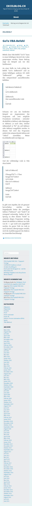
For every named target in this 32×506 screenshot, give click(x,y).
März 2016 (7, 484)
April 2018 (7, 436)
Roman (20, 45)
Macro (11, 48)
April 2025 (7, 336)
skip (19, 48)
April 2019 (7, 414)
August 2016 (7, 474)
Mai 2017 (6, 457)
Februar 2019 (8, 417)
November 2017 (8, 446)
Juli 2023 (6, 351)
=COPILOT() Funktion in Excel (12, 265)
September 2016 (8, 472)
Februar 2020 (8, 398)
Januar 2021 (7, 381)
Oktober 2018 (8, 425)
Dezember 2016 (8, 467)
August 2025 (7, 332)
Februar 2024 (8, 345)
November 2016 (8, 469)
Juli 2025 (6, 334)
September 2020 (8, 387)
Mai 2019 (6, 412)
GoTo (18, 47)
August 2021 (7, 374)
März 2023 (7, 356)
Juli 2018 (6, 431)
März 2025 (7, 337)
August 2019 (7, 406)
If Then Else (24, 47)
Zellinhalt (12, 50)
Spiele (6, 320)
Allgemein (7, 307)
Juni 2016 (6, 478)
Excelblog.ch (16, 6)
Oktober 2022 (8, 360)
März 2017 (7, 461)
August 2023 (7, 349)
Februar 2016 (8, 486)
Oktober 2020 (8, 385)
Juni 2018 (6, 433)
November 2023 (8, 347)
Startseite (6, 23)
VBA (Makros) (8, 322)
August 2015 (7, 497)
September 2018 (8, 427)
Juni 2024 (6, 341)
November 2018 (8, 423)
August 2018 (7, 429)
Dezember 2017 (8, 444)
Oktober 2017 (8, 448)
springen (23, 48)
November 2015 (8, 491)
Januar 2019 (7, 419)
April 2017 (7, 459)
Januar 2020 (7, 400)
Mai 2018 (6, 434)
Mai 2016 (6, 480)
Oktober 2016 (8, 471)
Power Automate (9, 315)
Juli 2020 (6, 391)
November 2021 (8, 372)
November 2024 (8, 339)
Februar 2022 (8, 368)
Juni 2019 (6, 410)
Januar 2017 (7, 465)
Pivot (5, 313)
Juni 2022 (6, 362)
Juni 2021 (6, 375)
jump (7, 48)
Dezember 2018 (8, 421)
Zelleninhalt (6, 50)
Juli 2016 (6, 476)
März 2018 (7, 438)
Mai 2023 (6, 355)
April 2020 (7, 394)
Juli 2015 (6, 499)
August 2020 (7, 389)
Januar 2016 (7, 488)
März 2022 (7, 366)
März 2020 (7, 396)
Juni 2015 (6, 501)
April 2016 (7, 482)
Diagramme (7, 309)
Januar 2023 (7, 358)
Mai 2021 (6, 377)
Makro (15, 48)
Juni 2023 (6, 353)
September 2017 (8, 450)
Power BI (6, 316)
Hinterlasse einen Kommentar (13, 238)
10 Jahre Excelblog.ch (10, 267)
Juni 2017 (6, 455)
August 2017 (7, 452)
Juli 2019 (6, 408)
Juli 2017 (6, 453)
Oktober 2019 (8, 402)
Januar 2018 (7, 442)
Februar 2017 (8, 463)
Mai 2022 (6, 364)
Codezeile (13, 47)
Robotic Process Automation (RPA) (14, 318)
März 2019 (7, 415)
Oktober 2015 (8, 493)
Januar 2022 (7, 370)
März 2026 (7, 330)
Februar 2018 (8, 440)
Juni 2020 (6, 393)
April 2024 (7, 343)
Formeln (6, 311)
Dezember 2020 (8, 383)
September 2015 (8, 495)
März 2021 (7, 379)
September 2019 (8, 404)
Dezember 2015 (8, 490)
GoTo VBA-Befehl (14, 41)
